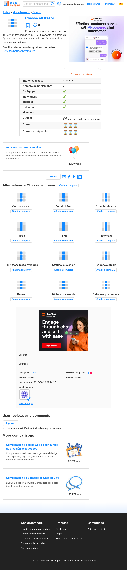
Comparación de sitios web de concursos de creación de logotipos (32, 446)
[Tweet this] (74, 177)
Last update (25, 382)
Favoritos (28, 25)
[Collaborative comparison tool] (12, 4)
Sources (23, 363)
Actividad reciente (97, 529)
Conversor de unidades (33, 543)
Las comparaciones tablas (34, 538)
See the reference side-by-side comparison (29, 47)
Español (121, 4)
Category (24, 372)
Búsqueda (52, 3)
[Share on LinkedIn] (79, 177)
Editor (69, 377)
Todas (6, 12)
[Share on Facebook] (69, 177)
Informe (53, 176)
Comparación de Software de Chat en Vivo (32, 477)
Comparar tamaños (73, 4)
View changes (26, 403)
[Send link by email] (64, 177)
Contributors (26, 387)
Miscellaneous (21, 12)
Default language (75, 372)
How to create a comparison (35, 529)
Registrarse (93, 4)
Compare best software (33, 533)
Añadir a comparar (67, 185)
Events (36, 12)
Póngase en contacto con (69, 538)
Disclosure (61, 529)
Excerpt (23, 355)
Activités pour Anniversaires (19, 51)
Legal (59, 533)
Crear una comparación (59, 4)
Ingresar (109, 4)
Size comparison (29, 548)
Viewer (22, 377)
